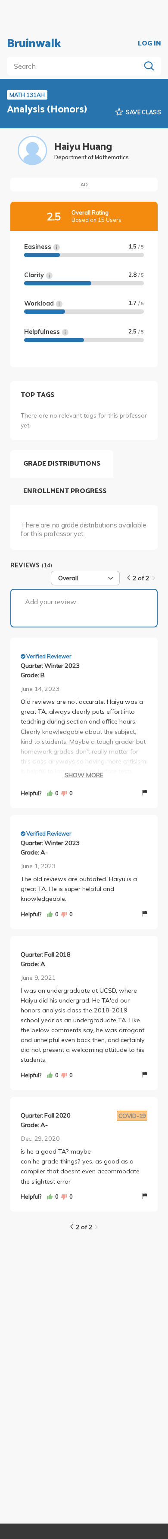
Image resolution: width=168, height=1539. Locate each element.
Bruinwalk (34, 43)
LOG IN (149, 43)
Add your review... (52, 601)
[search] (75, 66)
